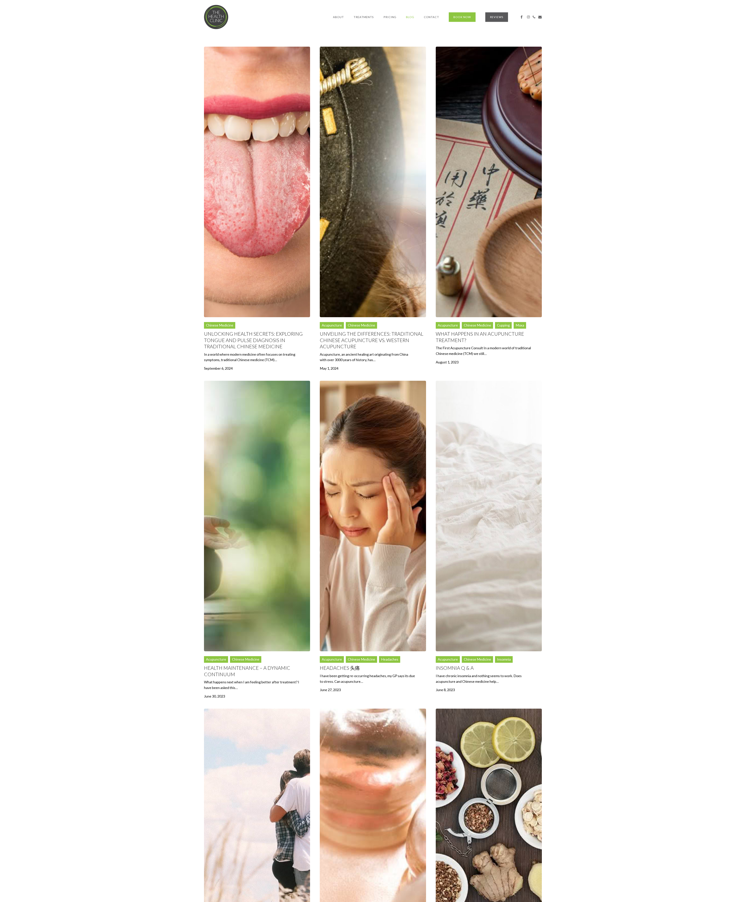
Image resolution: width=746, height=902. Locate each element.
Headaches (389, 659)
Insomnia (504, 659)
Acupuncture (332, 325)
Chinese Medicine (219, 325)
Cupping (503, 325)
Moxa (520, 325)
